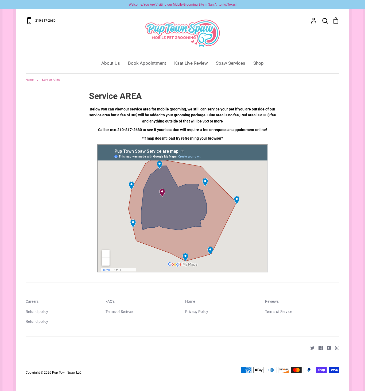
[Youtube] (327, 347)
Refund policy (37, 311)
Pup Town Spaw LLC (66, 372)
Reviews (272, 301)
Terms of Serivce (119, 311)
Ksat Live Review (191, 63)
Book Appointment (147, 63)
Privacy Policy (196, 311)
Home (190, 301)
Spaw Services (230, 63)
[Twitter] (310, 347)
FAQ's (110, 301)
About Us (110, 63)
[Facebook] (318, 347)
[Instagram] (335, 347)
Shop (258, 63)
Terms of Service (278, 311)
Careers (32, 301)
